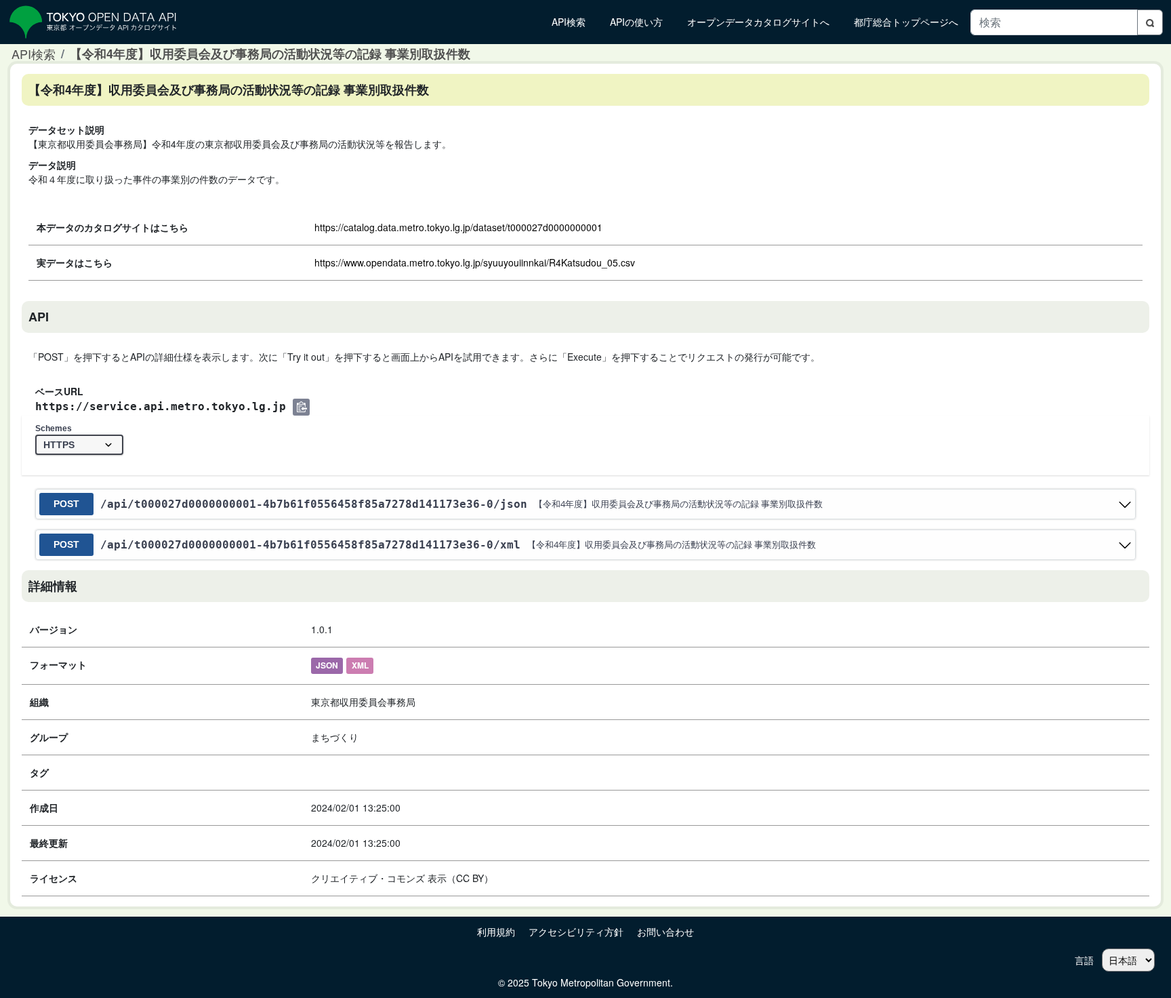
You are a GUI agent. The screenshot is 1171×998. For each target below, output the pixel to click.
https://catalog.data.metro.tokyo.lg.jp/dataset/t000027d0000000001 (458, 227)
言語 (1084, 960)
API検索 (34, 53)
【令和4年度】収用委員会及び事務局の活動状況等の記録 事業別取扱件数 (270, 53)
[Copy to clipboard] (301, 407)
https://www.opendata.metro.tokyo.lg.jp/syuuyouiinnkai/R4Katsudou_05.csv (474, 262)
